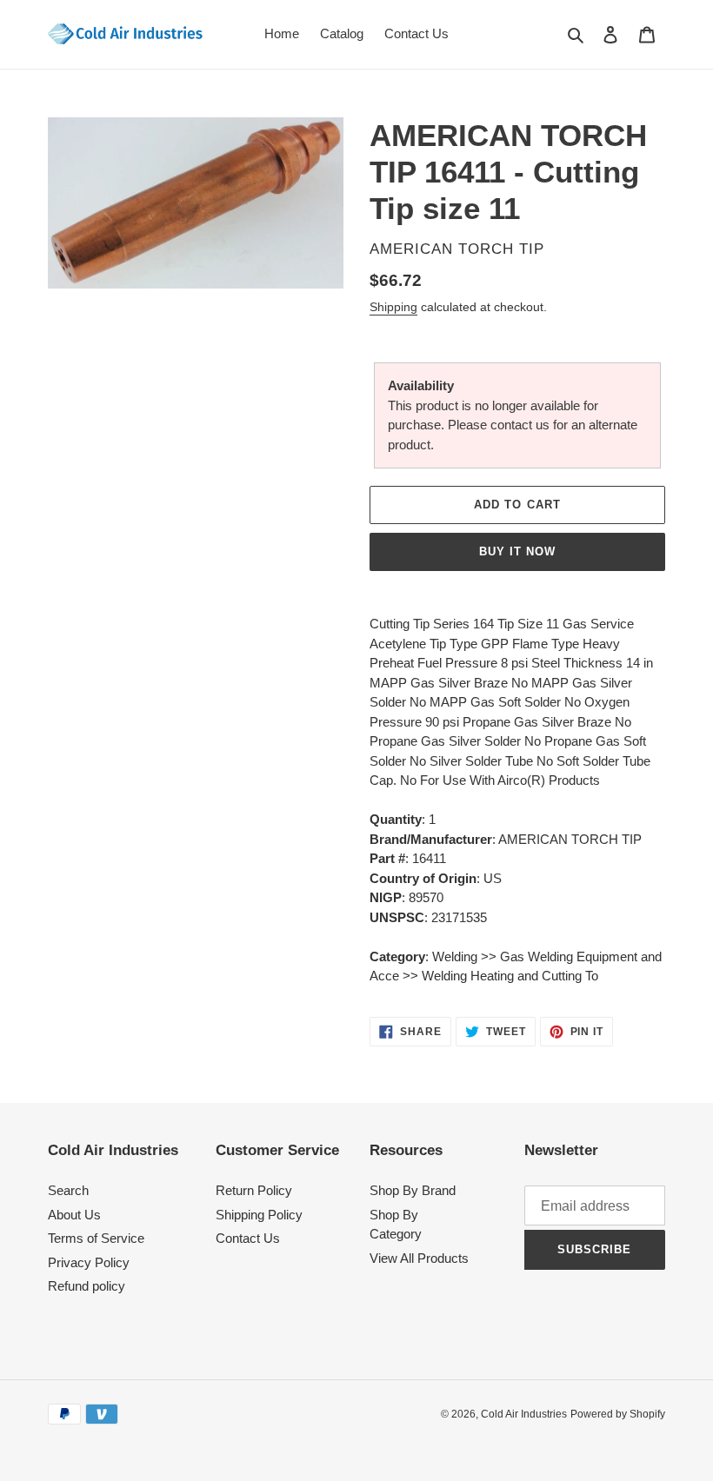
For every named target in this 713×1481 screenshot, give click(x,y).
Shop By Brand (413, 1190)
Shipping (393, 307)
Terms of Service (96, 1238)
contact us (520, 424)
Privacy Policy (89, 1262)
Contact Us (248, 1238)
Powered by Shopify (617, 1414)
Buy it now (517, 551)
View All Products (419, 1258)
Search (68, 1190)
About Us (74, 1214)
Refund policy (86, 1285)
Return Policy (254, 1190)
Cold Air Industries (524, 1414)
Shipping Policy (259, 1214)
